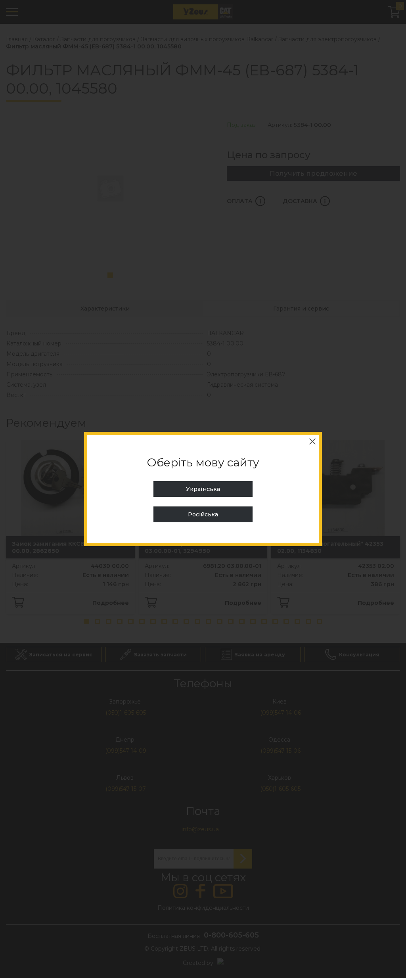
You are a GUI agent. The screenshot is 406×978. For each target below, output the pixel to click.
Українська (203, 489)
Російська (203, 514)
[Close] (312, 441)
